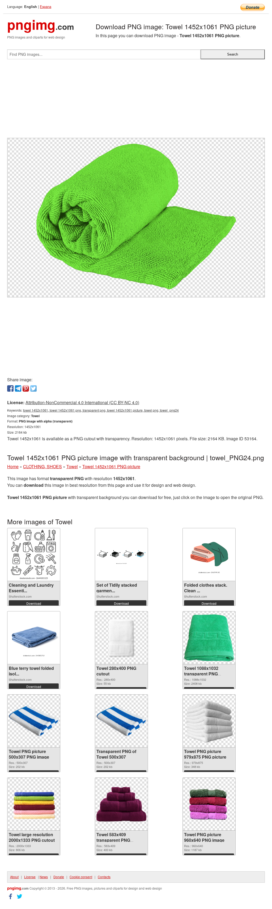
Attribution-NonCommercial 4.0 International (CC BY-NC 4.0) (82, 402)
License (30, 876)
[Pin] (26, 388)
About (14, 876)
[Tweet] (33, 388)
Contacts (104, 876)
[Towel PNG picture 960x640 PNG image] (209, 804)
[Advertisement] (136, 101)
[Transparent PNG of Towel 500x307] (121, 721)
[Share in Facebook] (10, 388)
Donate (58, 876)
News (44, 876)
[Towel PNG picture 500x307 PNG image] (34, 721)
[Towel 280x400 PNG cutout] (121, 637)
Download (33, 603)
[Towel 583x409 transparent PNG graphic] (121, 804)
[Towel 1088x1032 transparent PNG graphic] (209, 638)
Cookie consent (81, 876)
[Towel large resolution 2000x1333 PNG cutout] (34, 804)
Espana (45, 6)
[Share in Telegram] (18, 388)
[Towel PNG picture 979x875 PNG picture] (209, 721)
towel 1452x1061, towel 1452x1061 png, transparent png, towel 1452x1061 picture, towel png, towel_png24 (101, 410)
